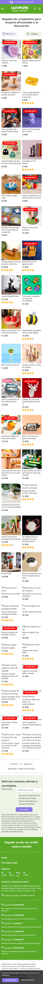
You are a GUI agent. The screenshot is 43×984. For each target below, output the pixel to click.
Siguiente (28, 764)
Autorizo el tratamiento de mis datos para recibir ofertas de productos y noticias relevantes (29, 799)
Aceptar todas (10, 980)
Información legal (9, 863)
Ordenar (34, 34)
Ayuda (4, 858)
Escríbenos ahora (27, 895)
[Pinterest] (25, 874)
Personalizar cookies (27, 980)
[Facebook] (4, 874)
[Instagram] (11, 874)
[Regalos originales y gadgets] (19, 7)
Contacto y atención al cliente (15, 882)
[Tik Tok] (18, 874)
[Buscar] (35, 9)
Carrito (39, 8)
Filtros (9, 34)
